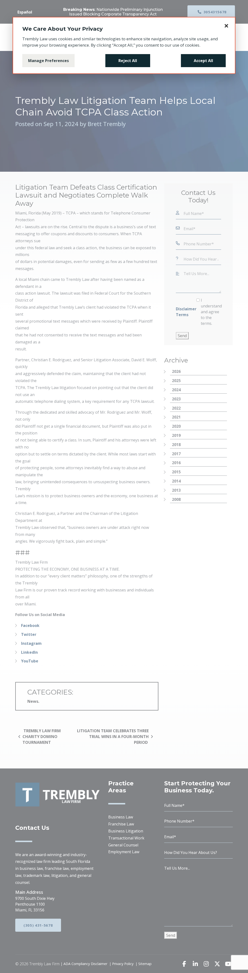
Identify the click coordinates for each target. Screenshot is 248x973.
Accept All (203, 60)
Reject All (127, 60)
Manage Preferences (48, 60)
